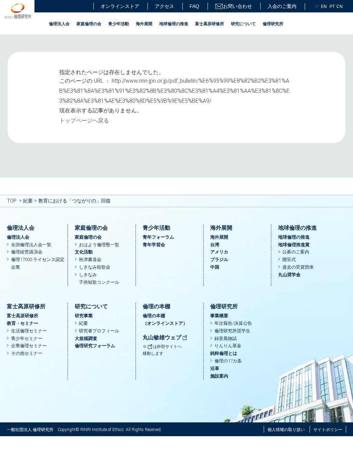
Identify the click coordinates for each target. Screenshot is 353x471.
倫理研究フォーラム (95, 345)
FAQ (194, 6)
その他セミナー (26, 353)
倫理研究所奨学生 (232, 330)
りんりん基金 (227, 345)
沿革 (214, 368)
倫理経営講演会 (26, 251)
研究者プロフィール (99, 330)
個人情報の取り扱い (286, 429)
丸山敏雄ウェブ (163, 337)
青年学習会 (154, 244)
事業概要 (219, 315)
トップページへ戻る (84, 120)
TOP (12, 200)
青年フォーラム (158, 237)
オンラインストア (120, 6)
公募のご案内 (295, 251)
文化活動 (84, 251)
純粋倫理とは (223, 353)
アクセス (164, 6)
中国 (214, 267)
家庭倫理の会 (89, 23)
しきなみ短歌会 (94, 267)
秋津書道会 (90, 259)
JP (316, 6)
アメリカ (219, 251)
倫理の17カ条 (228, 360)
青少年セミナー (26, 338)
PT (332, 6)
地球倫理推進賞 (294, 244)
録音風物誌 (225, 338)
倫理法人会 (59, 23)
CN (339, 6)
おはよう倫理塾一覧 (99, 244)
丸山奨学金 (289, 274)
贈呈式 (289, 259)
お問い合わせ (237, 6)
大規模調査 (86, 338)
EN (324, 6)
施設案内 (219, 376)
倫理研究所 (273, 23)
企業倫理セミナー (29, 345)
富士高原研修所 (209, 23)
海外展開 (144, 23)
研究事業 (84, 315)
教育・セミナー (22, 323)
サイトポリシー (327, 429)
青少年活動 (118, 23)
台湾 (214, 244)
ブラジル (219, 259)
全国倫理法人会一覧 (31, 244)
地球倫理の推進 (173, 23)
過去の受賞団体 (298, 267)
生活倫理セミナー (29, 330)
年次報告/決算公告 (233, 323)
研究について (243, 23)
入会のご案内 (282, 6)
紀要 (28, 200)
